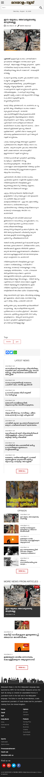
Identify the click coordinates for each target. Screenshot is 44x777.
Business (26, 727)
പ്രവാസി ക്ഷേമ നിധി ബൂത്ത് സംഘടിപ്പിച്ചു (18, 394)
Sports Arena (5, 744)
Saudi (3, 713)
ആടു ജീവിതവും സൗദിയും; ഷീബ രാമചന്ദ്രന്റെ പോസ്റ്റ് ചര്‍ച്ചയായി (20, 414)
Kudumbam (26, 732)
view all (22, 471)
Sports (3, 739)
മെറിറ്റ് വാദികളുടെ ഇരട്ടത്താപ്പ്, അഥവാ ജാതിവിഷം (28, 529)
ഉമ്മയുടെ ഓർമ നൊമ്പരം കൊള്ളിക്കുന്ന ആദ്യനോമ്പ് (30, 540)
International (5, 725)
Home (3, 709)
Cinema (25, 730)
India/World (5, 719)
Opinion (25, 709)
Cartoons (26, 715)
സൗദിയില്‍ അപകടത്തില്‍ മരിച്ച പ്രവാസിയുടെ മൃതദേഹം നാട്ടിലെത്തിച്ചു (20, 447)
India (2, 722)
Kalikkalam (4, 742)
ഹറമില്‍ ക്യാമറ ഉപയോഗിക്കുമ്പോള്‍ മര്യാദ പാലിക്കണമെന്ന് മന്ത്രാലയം (22, 424)
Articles (8, 342)
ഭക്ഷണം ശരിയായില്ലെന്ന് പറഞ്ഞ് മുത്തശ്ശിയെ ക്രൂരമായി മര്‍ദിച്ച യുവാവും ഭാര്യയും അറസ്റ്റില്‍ (20, 460)
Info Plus (25, 724)
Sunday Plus (27, 722)
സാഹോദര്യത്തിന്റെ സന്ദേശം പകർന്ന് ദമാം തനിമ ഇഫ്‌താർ (19, 384)
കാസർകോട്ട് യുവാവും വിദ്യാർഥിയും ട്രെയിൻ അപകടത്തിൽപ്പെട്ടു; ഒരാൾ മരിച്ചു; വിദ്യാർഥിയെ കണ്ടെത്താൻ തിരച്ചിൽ (22, 372)
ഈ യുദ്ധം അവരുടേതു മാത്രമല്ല (20, 21)
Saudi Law (4, 752)
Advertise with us (7, 755)
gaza (17, 342)
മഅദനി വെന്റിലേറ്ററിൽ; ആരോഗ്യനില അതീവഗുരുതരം (19, 404)
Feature (26, 719)
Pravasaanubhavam (8, 749)
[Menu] (2, 3)
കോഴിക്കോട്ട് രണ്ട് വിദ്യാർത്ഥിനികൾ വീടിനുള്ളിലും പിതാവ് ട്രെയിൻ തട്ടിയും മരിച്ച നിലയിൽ (21, 435)
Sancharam (26, 735)
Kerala (3, 727)
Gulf (2, 716)
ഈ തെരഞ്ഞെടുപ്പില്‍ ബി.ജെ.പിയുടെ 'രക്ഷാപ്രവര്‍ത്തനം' (29, 551)
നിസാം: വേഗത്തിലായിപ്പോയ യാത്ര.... (28, 562)
